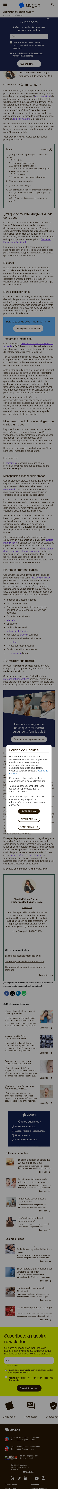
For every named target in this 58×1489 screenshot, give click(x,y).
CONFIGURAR (27, 827)
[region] (29, 789)
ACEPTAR (27, 811)
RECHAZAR (27, 819)
